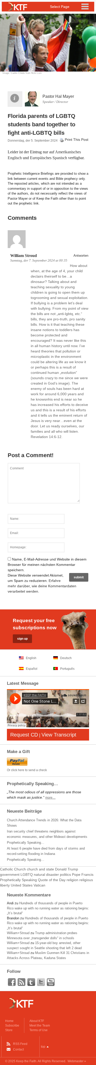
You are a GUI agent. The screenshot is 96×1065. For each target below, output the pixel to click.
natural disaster (46, 874)
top (43, 1046)
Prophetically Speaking (18, 880)
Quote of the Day (52, 880)
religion (72, 880)
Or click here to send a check (27, 770)
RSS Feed (20, 1044)
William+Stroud (18, 933)
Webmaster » (77, 1061)
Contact (18, 1049)
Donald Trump (66, 869)
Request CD (24, 735)
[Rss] (21, 982)
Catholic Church (13, 869)
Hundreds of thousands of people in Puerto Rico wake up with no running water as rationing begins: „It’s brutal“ (48, 908)
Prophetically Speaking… (25, 842)
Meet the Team (39, 1025)
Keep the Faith (26, 1061)
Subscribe (12, 1025)
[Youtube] (51, 982)
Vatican (39, 885)
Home (9, 1021)
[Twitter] (41, 982)
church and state (40, 869)
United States (22, 885)
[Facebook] (12, 982)
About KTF (36, 1021)
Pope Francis (82, 874)
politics (65, 874)
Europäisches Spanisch (48, 158)
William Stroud (23, 255)
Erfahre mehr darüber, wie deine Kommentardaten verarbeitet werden (42, 586)
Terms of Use (38, 1030)
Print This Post (76, 140)
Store (9, 1030)
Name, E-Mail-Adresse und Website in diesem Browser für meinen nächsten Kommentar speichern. (47, 564)
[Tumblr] (31, 982)
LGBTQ (26, 874)
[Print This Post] (62, 140)
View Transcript (58, 735)
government (9, 874)
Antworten (80, 255)
